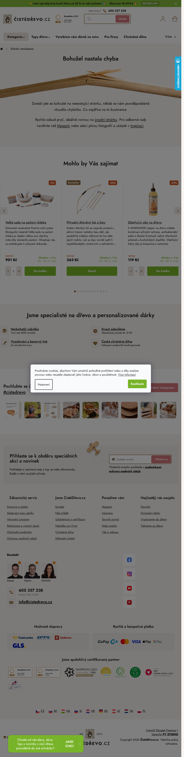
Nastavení (44, 384)
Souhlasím (137, 384)
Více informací (127, 375)
